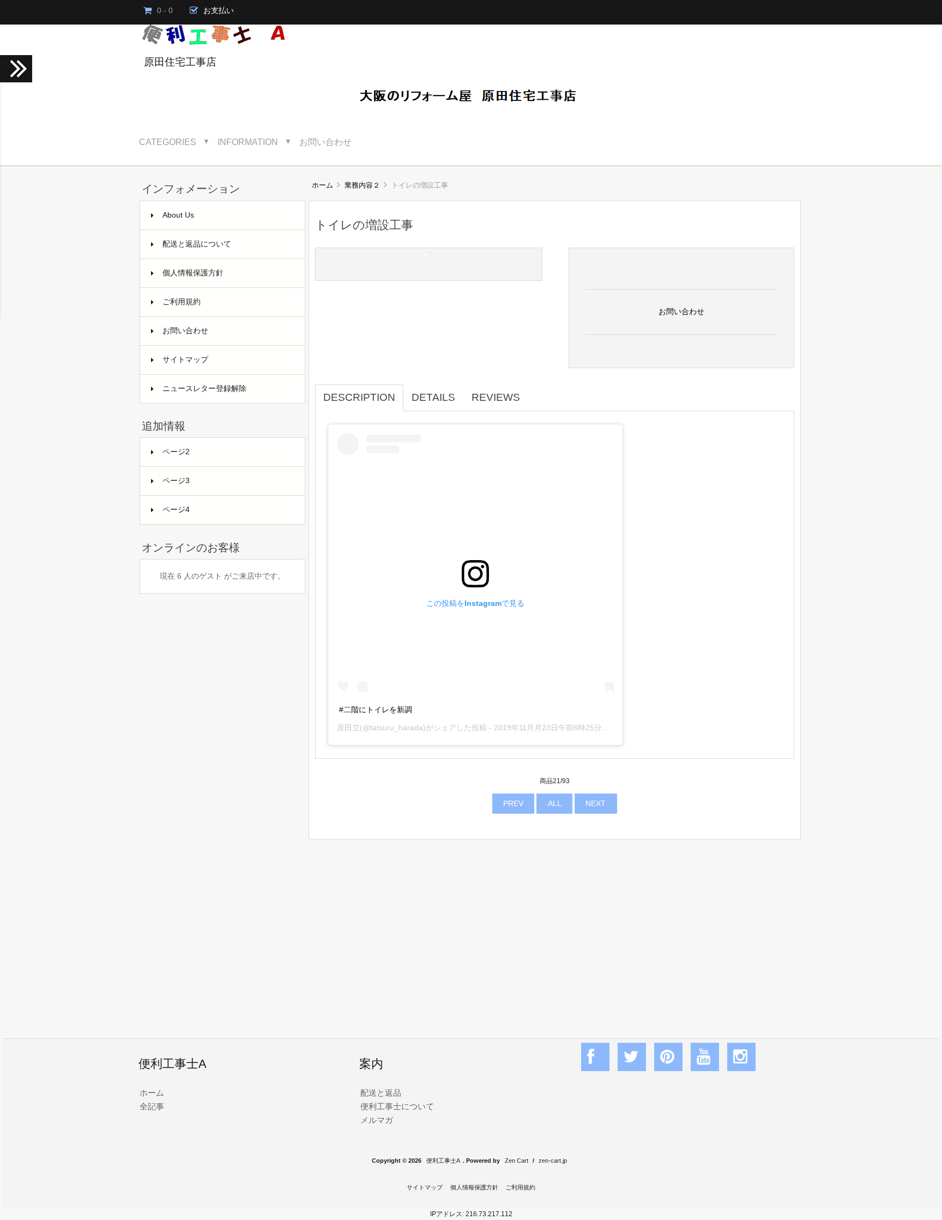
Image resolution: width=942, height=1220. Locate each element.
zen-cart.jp (553, 1160)
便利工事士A (443, 1160)
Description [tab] (359, 397)
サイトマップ (185, 360)
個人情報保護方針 (193, 273)
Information (248, 142)
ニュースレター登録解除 (204, 388)
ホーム (322, 185)
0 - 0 (165, 11)
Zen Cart (516, 1160)
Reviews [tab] (496, 397)
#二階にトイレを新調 (375, 709)
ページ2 (176, 452)
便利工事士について (397, 1106)
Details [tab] (433, 397)
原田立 (348, 727)
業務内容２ (362, 185)
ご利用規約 (181, 302)
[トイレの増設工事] (425, 253)
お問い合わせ (325, 142)
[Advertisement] (555, 927)
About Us (178, 215)
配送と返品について (196, 244)
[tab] (536, 391)
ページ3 (176, 481)
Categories (167, 142)
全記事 (152, 1106)
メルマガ (376, 1120)
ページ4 (176, 510)
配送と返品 (380, 1092)
